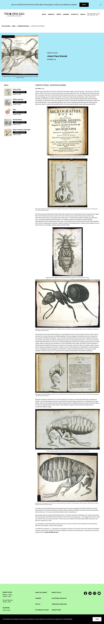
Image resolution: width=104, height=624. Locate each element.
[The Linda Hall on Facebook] (85, 594)
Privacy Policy (68, 619)
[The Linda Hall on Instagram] (95, 594)
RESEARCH (51, 14)
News (13, 26)
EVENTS (58, 14)
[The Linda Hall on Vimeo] (90, 594)
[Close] (100, 5)
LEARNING (66, 14)
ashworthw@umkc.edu (51, 532)
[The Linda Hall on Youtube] (99, 594)
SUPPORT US (74, 14)
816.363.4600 (6, 610)
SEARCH (82, 14)
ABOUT (44, 14)
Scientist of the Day (23, 26)
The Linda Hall (6, 26)
